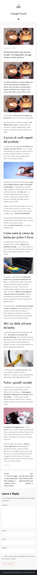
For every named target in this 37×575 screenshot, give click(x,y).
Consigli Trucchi (18, 13)
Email (4, 539)
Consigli (6, 465)
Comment (5, 505)
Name (4, 531)
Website (4, 548)
